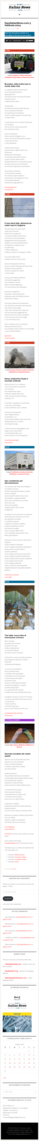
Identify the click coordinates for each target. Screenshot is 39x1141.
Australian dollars (21, 859)
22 (29, 1063)
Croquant (15, 75)
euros (17, 862)
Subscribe (8, 834)
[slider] (31, 40)
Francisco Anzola (15, 370)
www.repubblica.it (11, 187)
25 (10, 1067)
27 (19, 1067)
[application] (20, 40)
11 (9, 1059)
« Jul (4, 1078)
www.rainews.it (10, 829)
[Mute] (27, 41)
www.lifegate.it (10, 827)
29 (29, 1067)
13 (19, 1059)
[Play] (7, 41)
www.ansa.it (9, 442)
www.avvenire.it (10, 338)
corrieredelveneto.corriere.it (14, 713)
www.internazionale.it (12, 440)
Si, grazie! (8, 898)
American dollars (20, 857)
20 (19, 1063)
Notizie (14, 869)
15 (29, 1059)
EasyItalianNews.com (19, 7)
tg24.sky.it (8, 336)
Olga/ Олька (13, 745)
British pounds (20, 855)
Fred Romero (15, 472)
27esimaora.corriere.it (12, 575)
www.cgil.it (8, 577)
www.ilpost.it (9, 189)
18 (10, 1063)
